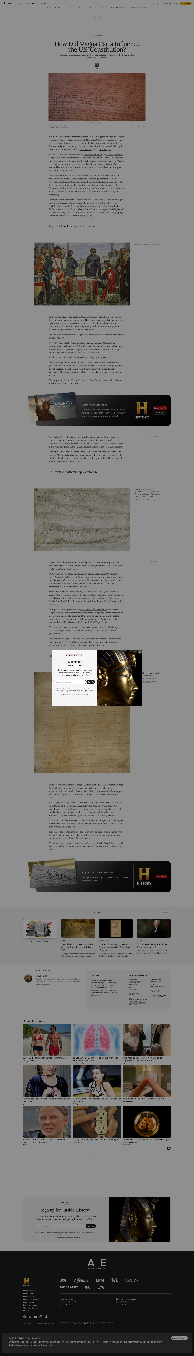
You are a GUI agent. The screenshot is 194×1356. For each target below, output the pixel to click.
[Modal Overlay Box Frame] (97, 678)
